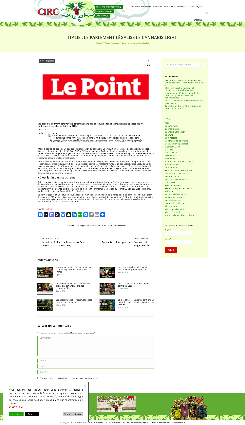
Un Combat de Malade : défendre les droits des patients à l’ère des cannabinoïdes (73, 285)
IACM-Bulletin (171, 167)
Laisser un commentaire (116, 225)
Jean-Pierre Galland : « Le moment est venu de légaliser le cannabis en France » (74, 269)
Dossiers (169, 150)
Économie (169, 156)
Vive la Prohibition (173, 212)
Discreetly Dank (172, 147)
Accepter (16, 414)
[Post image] (45, 272)
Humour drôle (171, 164)
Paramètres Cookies (73, 414)
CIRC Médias (171, 138)
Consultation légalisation (177, 144)
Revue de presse (47, 61)
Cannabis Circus (172, 129)
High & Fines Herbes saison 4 (179, 162)
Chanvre (169, 135)
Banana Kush (171, 126)
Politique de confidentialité (159, 422)
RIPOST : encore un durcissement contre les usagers (134, 284)
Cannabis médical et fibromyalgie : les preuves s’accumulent (74, 301)
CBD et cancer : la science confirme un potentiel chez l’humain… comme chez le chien (136, 302)
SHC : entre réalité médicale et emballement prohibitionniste (132, 268)
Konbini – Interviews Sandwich (179, 170)
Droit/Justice (171, 153)
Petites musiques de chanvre (179, 188)
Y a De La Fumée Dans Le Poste (179, 215)
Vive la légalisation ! (174, 209)
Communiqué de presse (176, 141)
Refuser (31, 414)
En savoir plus (16, 406)
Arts (167, 123)
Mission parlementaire (176, 179)
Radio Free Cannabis (175, 197)
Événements (171, 159)
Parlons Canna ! (172, 185)
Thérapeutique (172, 206)
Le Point (49, 209)
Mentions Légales (141, 422)
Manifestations (172, 176)
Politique (169, 191)
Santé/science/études (175, 203)
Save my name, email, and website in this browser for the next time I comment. (71, 378)
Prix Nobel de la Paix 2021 (177, 194)
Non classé (170, 182)
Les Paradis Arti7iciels (175, 173)
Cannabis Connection (175, 132)
